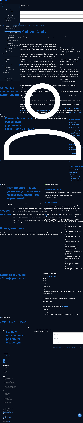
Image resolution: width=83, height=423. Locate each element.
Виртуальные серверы (11, 26)
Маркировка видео (13, 43)
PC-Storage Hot (10, 69)
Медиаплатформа (10, 28)
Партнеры (7, 372)
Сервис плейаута (12, 38)
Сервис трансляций (13, 40)
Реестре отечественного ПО (8, 417)
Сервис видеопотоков (13, 37)
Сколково (8, 421)
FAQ (7, 77)
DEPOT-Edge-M (8, 402)
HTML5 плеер (11, 47)
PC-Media (8, 67)
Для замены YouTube (9, 378)
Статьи (8, 59)
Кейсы (7, 61)
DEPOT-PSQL (7, 401)
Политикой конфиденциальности (37, 25)
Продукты (4, 22)
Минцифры (65, 306)
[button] (5, 5)
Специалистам (5, 72)
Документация (9, 80)
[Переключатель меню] (11, 7)
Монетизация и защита (14, 45)
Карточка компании (13, 13)
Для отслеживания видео (10, 387)
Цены (3, 62)
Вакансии (10, 17)
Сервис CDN (11, 34)
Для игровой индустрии (10, 383)
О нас (3, 5)
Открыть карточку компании (50, 276)
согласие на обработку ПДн (18, 25)
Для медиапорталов (9, 381)
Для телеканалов (8, 379)
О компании (9, 9)
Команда (10, 15)
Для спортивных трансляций (10, 386)
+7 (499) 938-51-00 (9, 355)
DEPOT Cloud (7, 398)
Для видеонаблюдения (9, 382)
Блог (3, 53)
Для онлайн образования (10, 384)
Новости (8, 58)
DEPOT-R (7, 395)
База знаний (9, 78)
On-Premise (9, 50)
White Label (9, 51)
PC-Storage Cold (10, 70)
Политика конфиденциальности (8, 412)
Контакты (8, 20)
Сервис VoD (11, 35)
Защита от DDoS (12, 32)
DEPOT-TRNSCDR (8, 399)
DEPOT (6, 394)
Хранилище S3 (9, 48)
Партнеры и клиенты (11, 18)
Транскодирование (13, 42)
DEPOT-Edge (7, 397)
